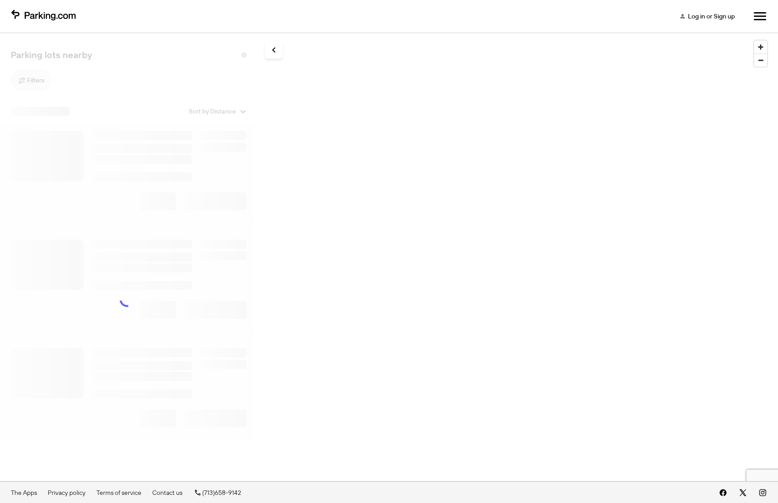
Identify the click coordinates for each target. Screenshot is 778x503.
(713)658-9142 (221, 493)
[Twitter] (742, 492)
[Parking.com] (43, 16)
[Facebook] (723, 492)
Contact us (167, 493)
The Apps (24, 493)
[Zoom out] (760, 60)
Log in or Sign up (711, 16)
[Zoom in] (760, 47)
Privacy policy (67, 493)
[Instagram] (762, 492)
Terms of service (118, 493)
